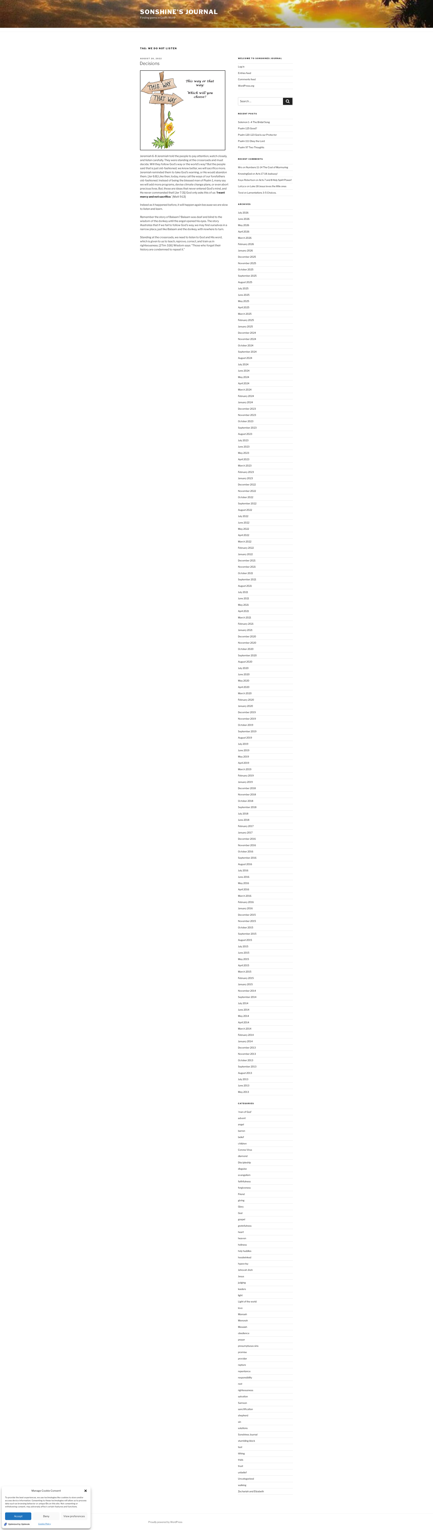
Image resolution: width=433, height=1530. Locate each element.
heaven (242, 1238)
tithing (241, 1453)
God (240, 1213)
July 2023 (243, 440)
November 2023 (247, 415)
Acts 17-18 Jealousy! (266, 173)
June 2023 (243, 446)
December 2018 (247, 788)
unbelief (242, 1472)
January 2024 (245, 402)
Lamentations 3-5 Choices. (261, 192)
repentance (244, 1371)
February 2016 (246, 902)
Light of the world (247, 1301)
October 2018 (245, 800)
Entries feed (244, 73)
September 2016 (247, 857)
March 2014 (244, 1028)
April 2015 (243, 965)
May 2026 (243, 225)
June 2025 (243, 294)
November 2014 (247, 990)
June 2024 (243, 370)
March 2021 (244, 617)
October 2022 (245, 497)
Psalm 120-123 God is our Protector (257, 134)
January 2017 (245, 832)
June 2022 (243, 522)
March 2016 (244, 895)
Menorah (243, 1320)
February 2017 (246, 826)
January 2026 (245, 250)
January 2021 (245, 630)
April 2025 (243, 307)
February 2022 (246, 547)
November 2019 (247, 718)
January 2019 (245, 781)
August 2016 (245, 864)
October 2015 (245, 927)
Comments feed (247, 79)
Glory (241, 1206)
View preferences (74, 1516)
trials (240, 1459)
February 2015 (246, 978)
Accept (18, 1516)
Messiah (242, 1326)
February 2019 (246, 775)
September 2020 (247, 655)
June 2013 (243, 1085)
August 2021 (245, 585)
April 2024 (243, 383)
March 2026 (245, 237)
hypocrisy (243, 1263)
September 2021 (247, 579)
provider (242, 1358)
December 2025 (247, 256)
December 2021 (247, 560)
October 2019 (245, 724)
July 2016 (243, 870)
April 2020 (243, 687)
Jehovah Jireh (245, 1269)
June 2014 (243, 1009)
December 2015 (247, 914)
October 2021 (245, 573)
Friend (241, 1194)
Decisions (149, 63)
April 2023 (243, 459)
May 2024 (243, 377)
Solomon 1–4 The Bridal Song (254, 122)
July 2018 (243, 813)
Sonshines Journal (247, 1434)
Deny (46, 1516)
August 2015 (245, 940)
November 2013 (247, 1053)
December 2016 (247, 838)
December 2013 (247, 1047)
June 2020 (244, 674)
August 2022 (245, 509)
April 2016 (243, 889)
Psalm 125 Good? (247, 128)
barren (241, 1130)
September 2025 (247, 275)
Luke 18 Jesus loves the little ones (268, 186)
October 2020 (246, 648)
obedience (243, 1333)
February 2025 (246, 320)
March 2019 (244, 769)
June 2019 (243, 750)
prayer (241, 1339)
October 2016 (245, 851)
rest (240, 1383)
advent (242, 1118)
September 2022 (247, 503)
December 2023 (247, 408)
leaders (242, 1289)
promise (242, 1352)
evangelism (244, 1175)
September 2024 (247, 351)
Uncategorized (246, 1478)
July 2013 (243, 1079)
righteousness (245, 1390)
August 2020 (245, 661)
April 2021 (243, 611)
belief (241, 1137)
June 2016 (243, 876)
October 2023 (245, 421)
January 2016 (245, 908)
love (240, 1307)
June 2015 (243, 952)
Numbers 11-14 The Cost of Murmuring (267, 167)
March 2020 (245, 693)
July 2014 (243, 1003)
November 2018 (247, 794)
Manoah (242, 1314)
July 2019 (243, 743)
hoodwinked (244, 1257)
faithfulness (244, 1181)
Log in (241, 66)
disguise (242, 1168)
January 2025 (245, 326)
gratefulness (245, 1225)
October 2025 (245, 269)
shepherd (243, 1415)
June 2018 (243, 819)
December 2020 (247, 636)
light (240, 1295)
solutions (243, 1428)
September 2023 (247, 427)
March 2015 (244, 971)
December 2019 (247, 712)
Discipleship (244, 1162)
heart (241, 1232)
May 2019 (243, 756)
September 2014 (247, 997)
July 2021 (243, 592)
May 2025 (243, 301)
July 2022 (243, 516)
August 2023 (245, 433)
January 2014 (245, 1041)
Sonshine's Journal (179, 12)
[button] (85, 1490)
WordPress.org (246, 85)
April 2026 (243, 231)
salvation (243, 1396)
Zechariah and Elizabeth (251, 1491)
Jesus (241, 1276)
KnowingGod (245, 173)
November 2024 (247, 339)
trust (240, 1466)
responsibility (245, 1377)
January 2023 (245, 478)
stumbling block (246, 1440)
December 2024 (247, 332)
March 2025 (245, 313)
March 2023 (245, 465)
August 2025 (245, 282)
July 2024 (243, 364)
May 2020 (243, 680)
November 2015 (247, 921)
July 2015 (243, 946)
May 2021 (243, 604)
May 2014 (243, 1015)
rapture (242, 1364)
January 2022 (245, 554)
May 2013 (243, 1091)
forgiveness (244, 1187)
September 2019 (247, 731)
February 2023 (246, 472)
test (240, 1447)
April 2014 (243, 1022)
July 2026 (243, 212)
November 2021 (247, 566)
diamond (242, 1156)
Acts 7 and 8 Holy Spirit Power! (275, 179)
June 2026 (243, 218)
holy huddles (244, 1250)
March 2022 (244, 541)
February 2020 (246, 699)
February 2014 (246, 1034)
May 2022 (243, 528)
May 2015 (243, 959)
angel (241, 1124)
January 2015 (245, 984)
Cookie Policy (44, 1524)
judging (242, 1282)
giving (241, 1200)
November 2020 (247, 642)
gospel (241, 1219)
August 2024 (245, 357)
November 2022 (247, 490)
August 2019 (245, 737)
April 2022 (243, 535)
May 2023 (243, 452)
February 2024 (246, 396)
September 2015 (247, 933)
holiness (242, 1244)
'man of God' (245, 1111)
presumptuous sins (248, 1345)
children (242, 1143)
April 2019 (243, 762)
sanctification (245, 1409)
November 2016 (247, 845)
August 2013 (245, 1072)
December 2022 (247, 484)
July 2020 (243, 668)
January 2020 (245, 706)
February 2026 (246, 244)
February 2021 (246, 623)
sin (239, 1421)
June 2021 (243, 598)
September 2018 (247, 807)
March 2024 (245, 389)
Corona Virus (245, 1149)
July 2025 (243, 288)
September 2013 (247, 1066)
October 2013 (245, 1060)
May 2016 (243, 883)
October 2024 (245, 345)
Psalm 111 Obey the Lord (251, 141)
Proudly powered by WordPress (165, 1522)
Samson (242, 1402)
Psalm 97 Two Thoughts (251, 147)
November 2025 (247, 263)
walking (242, 1485)
